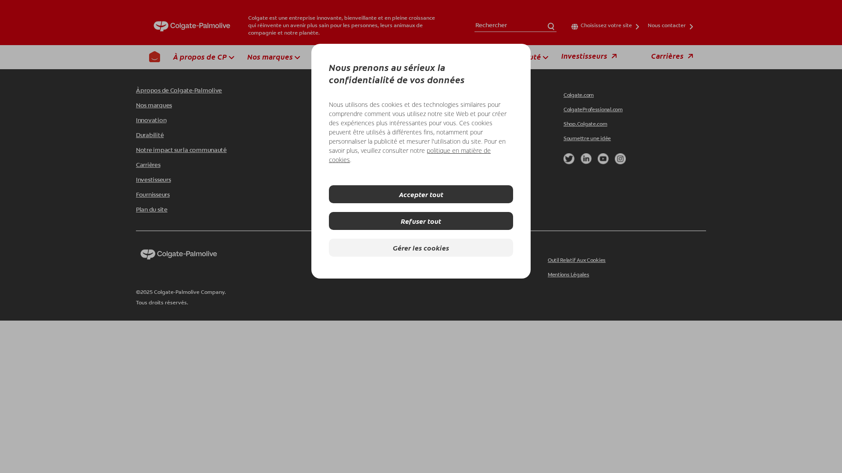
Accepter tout (421, 194)
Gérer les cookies (421, 247)
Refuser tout (421, 221)
